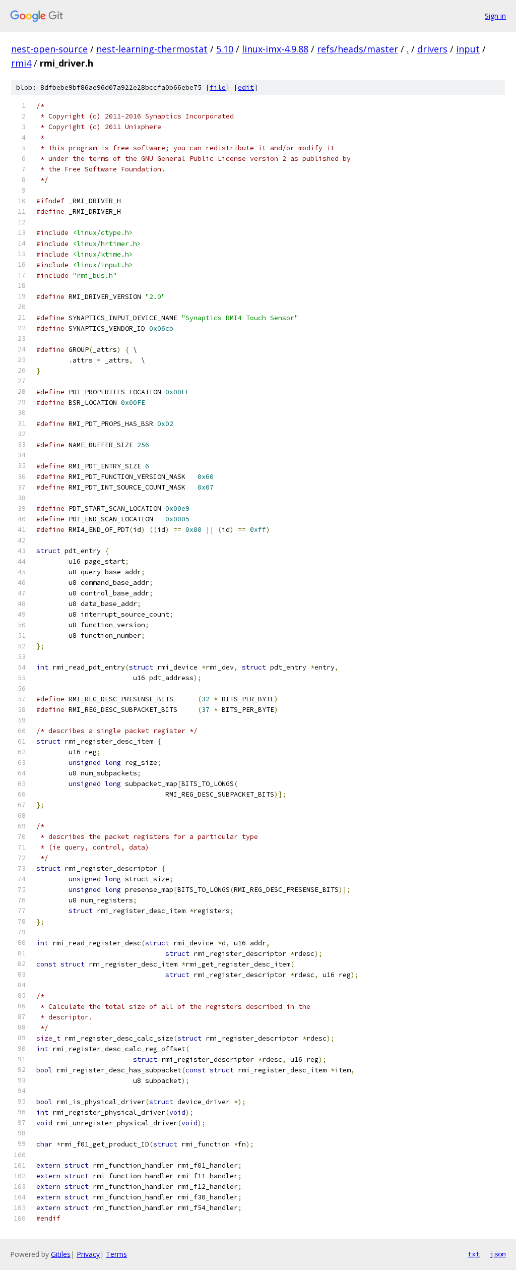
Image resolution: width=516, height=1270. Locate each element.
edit (246, 87)
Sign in (495, 16)
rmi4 (21, 63)
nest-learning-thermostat (152, 49)
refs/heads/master (357, 49)
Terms (116, 1254)
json (498, 1253)
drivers (432, 49)
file (218, 87)
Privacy (88, 1254)
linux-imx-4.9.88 (275, 49)
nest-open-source (49, 49)
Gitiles (61, 1254)
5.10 (224, 49)
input (468, 49)
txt (474, 1253)
